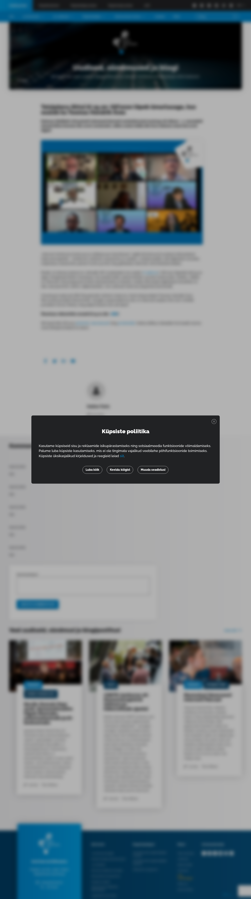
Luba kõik (92, 469)
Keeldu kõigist (120, 469)
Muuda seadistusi (153, 469)
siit (122, 456)
